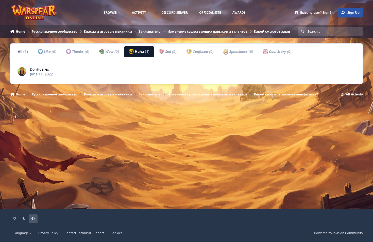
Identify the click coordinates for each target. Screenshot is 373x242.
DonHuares (39, 69)
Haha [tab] (141, 51)
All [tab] (23, 51)
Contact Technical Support (84, 233)
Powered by (338, 233)
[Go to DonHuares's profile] (22, 71)
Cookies (116, 233)
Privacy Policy (48, 233)
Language (21, 233)
